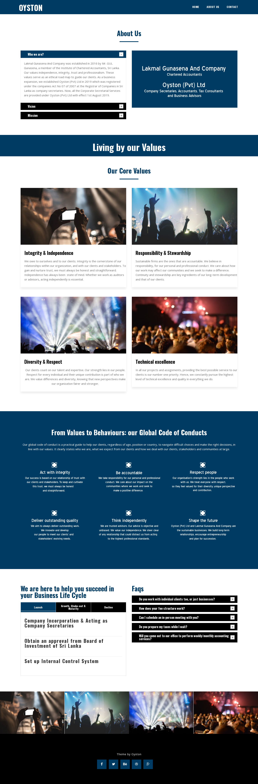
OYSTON (30, 7)
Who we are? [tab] (36, 54)
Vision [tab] (31, 106)
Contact (232, 7)
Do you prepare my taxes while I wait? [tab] (163, 626)
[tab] (38, 607)
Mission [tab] (33, 115)
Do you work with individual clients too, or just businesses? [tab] (177, 599)
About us (213, 7)
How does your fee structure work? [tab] (162, 608)
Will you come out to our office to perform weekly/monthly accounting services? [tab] (184, 637)
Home (195, 7)
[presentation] (38, 607)
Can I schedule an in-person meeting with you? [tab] (169, 617)
